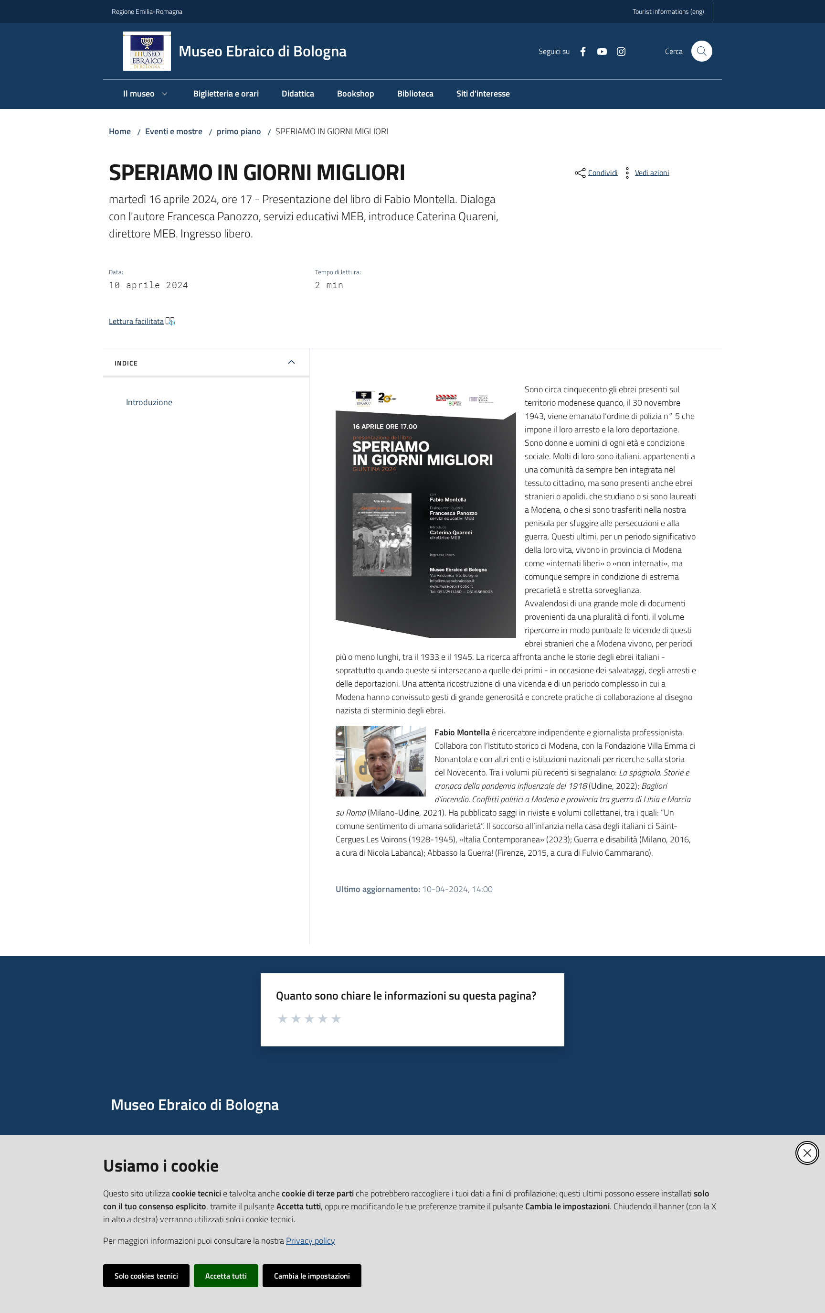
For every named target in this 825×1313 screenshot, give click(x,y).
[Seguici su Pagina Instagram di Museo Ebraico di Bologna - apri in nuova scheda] (617, 50)
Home (120, 131)
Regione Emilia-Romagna (147, 11)
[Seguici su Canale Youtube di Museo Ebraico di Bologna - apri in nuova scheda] (598, 50)
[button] (701, 51)
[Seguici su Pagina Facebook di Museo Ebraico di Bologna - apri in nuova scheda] (579, 50)
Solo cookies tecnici (146, 1275)
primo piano (239, 131)
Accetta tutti (226, 1275)
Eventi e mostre (173, 131)
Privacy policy (310, 1240)
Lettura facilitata (136, 321)
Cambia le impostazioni (312, 1275)
